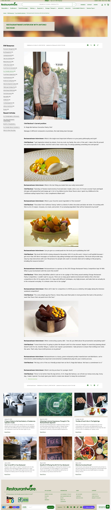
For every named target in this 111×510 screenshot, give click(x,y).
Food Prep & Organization (9, 74)
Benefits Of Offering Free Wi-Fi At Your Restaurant (54, 465)
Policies (47, 496)
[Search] (74, 4)
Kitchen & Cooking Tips (8, 81)
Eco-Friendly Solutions (20, 13)
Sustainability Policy (65, 494)
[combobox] (49, 4)
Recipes (5, 109)
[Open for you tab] (107, 506)
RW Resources (11, 13)
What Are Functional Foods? (84, 465)
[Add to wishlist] (105, 5)
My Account (79, 494)
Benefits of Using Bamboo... (9, 124)
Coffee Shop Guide (7, 65)
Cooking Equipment (8, 103)
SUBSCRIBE (50, 507)
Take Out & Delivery (8, 59)
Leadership (63, 502)
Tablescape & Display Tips (9, 87)
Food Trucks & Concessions (9, 68)
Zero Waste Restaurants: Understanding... (8, 120)
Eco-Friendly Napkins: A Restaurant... (11, 116)
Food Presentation (7, 78)
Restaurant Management (9, 49)
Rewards (47, 500)
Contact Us (95, 494)
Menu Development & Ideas (9, 84)
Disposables (6, 97)
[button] (102, 4)
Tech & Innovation (7, 94)
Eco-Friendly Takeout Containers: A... (11, 127)
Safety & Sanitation (8, 106)
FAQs (46, 498)
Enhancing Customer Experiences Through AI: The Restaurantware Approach (54, 422)
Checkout (78, 496)
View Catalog (95, 496)
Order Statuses (49, 494)
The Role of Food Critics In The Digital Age (88, 421)
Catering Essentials (7, 55)
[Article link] (20, 413)
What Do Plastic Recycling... (9, 130)
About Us (62, 500)
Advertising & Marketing (9, 90)
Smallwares (6, 100)
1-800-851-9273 (5, 0)
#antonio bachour (32, 379)
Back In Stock (79, 498)
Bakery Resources (7, 62)
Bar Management (7, 52)
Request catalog (96, 498)
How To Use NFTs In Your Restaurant (15, 465)
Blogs (62, 498)
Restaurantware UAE (65, 496)
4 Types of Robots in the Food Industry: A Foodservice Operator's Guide (20, 422)
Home (4, 13)
